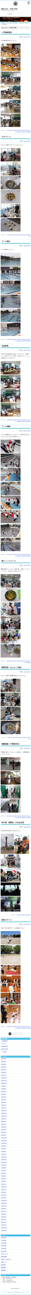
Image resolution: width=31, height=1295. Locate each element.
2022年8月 (3, 1168)
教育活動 (28, 131)
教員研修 (3, 1267)
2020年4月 (3, 1219)
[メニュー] (28, 2)
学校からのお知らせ (6, 1259)
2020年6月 (3, 1214)
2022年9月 (3, 1165)
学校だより (4, 1262)
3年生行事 (19, 130)
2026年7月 (3, 1059)
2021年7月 (3, 1189)
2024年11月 (4, 1113)
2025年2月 (3, 1105)
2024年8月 (3, 1121)
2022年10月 (4, 1162)
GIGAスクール (4, 1254)
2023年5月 (3, 1151)
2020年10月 (4, 1206)
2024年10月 (4, 1116)
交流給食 (5, 346)
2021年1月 (3, 1197)
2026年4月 (3, 1067)
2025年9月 (3, 1086)
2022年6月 (3, 1173)
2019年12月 (4, 1228)
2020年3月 (3, 1222)
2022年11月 (4, 1159)
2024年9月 (3, 1118)
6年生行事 (19, 131)
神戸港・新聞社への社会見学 (13, 822)
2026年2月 (3, 1072)
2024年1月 (3, 1135)
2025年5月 (3, 1097)
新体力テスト (7, 920)
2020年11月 (4, 1203)
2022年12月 (4, 1157)
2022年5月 (3, 1176)
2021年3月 (3, 1195)
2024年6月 (3, 1127)
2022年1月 (3, 1184)
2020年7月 (3, 1211)
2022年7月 (3, 1170)
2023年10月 (4, 1143)
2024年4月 (3, 1132)
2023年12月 (4, 1138)
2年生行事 (14, 130)
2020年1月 (3, 1225)
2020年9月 (3, 1208)
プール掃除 (6, 426)
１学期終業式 (7, 32)
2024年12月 (4, 1110)
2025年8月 (3, 1088)
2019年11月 (4, 1230)
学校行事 (24, 131)
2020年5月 (3, 1217)
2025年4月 (3, 1099)
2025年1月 (3, 1108)
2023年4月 (3, 1154)
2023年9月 (3, 1146)
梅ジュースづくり (9, 561)
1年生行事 (9, 130)
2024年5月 (3, 1129)
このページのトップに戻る (16, 1288)
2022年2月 (3, 1181)
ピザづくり (6, 137)
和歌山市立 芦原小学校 (9, 9)
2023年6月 (3, 1148)
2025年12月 (4, 1078)
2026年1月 (3, 1075)
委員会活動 (4, 1256)
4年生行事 (24, 130)
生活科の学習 (4, 1046)
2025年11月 (4, 1080)
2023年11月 (4, 1140)
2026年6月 (3, 1061)
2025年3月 (3, 1102)
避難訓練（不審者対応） (11, 744)
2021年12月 (4, 1187)
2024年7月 (3, 1124)
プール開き (6, 241)
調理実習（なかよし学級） (12, 667)
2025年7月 (3, 1091)
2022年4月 (3, 1178)
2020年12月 (4, 1200)
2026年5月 (3, 1064)
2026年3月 (3, 1069)
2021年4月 (3, 1192)
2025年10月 (4, 1083)
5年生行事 (19, 234)
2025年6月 (3, 1094)
